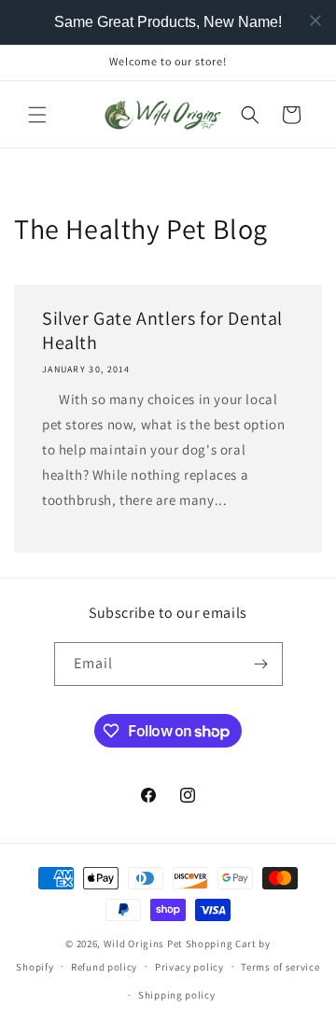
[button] (37, 114)
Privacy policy (189, 966)
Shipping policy (177, 994)
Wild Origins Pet (143, 943)
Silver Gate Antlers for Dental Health (162, 330)
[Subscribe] (261, 664)
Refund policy (104, 966)
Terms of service (280, 966)
